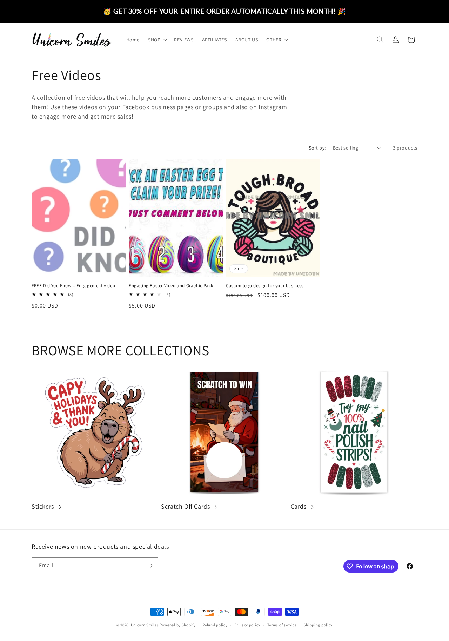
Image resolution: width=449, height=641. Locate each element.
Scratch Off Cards (185, 506)
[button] (157, 39)
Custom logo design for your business (264, 286)
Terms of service (282, 624)
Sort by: (317, 148)
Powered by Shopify (178, 624)
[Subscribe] (150, 565)
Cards (299, 506)
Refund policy (214, 624)
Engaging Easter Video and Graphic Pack (171, 286)
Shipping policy (318, 624)
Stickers (43, 506)
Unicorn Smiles (145, 624)
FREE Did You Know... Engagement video (73, 286)
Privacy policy (247, 624)
